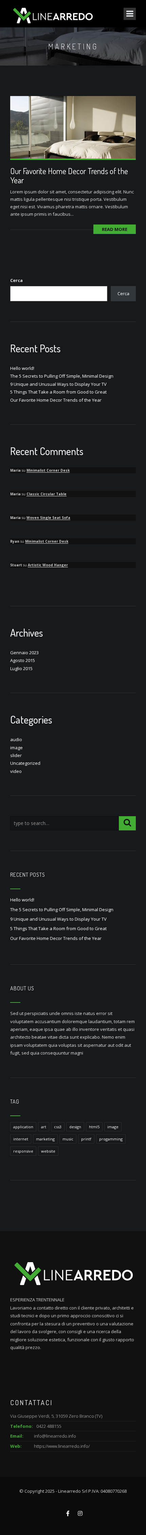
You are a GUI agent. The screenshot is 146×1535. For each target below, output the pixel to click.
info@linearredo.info (55, 1436)
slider (16, 755)
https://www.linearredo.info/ (62, 1446)
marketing (45, 1138)
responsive (23, 1151)
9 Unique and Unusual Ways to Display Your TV (58, 384)
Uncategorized (25, 763)
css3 (57, 1126)
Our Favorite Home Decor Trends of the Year (69, 175)
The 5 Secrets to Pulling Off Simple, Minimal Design (61, 376)
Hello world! (22, 368)
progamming (111, 1138)
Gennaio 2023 (24, 653)
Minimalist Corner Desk (48, 470)
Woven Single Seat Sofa (48, 517)
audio (16, 739)
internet (20, 1138)
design (75, 1126)
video (16, 771)
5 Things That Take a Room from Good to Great (58, 392)
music (67, 1138)
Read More (114, 229)
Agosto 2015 (22, 660)
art (43, 1126)
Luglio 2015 (21, 668)
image (16, 748)
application (23, 1126)
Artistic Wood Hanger (48, 565)
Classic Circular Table (46, 494)
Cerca (16, 280)
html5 (94, 1126)
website (48, 1151)
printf (86, 1138)
